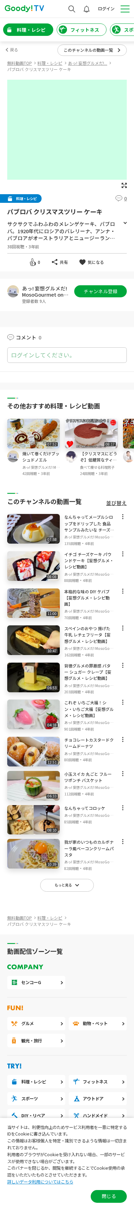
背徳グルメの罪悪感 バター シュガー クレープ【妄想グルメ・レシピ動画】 (87, 672)
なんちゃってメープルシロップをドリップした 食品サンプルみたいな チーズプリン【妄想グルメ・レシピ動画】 (89, 529)
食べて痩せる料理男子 (97, 467)
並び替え (116, 503)
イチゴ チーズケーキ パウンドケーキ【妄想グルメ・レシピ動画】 (89, 560)
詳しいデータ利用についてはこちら (40, 1182)
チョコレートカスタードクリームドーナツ (89, 743)
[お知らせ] (86, 9)
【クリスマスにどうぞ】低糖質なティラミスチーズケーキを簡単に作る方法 (98, 462)
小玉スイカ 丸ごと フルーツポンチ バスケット (88, 777)
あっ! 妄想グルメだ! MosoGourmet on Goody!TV (45, 291)
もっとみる (125, 223)
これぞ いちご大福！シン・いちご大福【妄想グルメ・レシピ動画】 (89, 709)
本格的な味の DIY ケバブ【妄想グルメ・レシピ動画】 (87, 597)
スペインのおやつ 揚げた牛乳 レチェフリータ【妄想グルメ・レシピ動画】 (87, 634)
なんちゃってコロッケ (84, 808)
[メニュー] (123, 518)
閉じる (109, 1195)
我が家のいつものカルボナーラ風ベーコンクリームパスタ (89, 848)
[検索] (72, 9)
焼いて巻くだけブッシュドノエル (40, 456)
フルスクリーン (124, 185)
